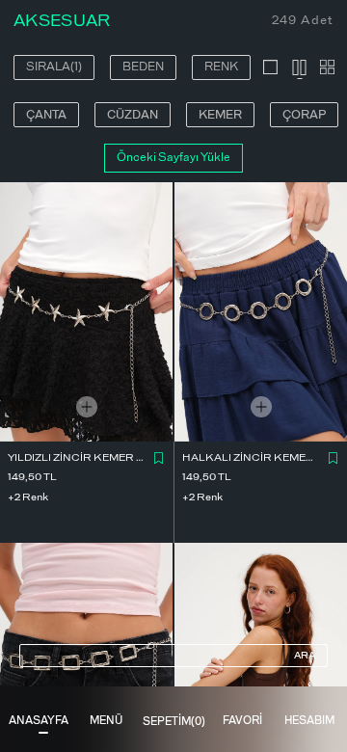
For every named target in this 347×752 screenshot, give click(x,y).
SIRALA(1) (54, 66)
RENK (221, 66)
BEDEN (143, 66)
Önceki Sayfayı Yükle (173, 157)
